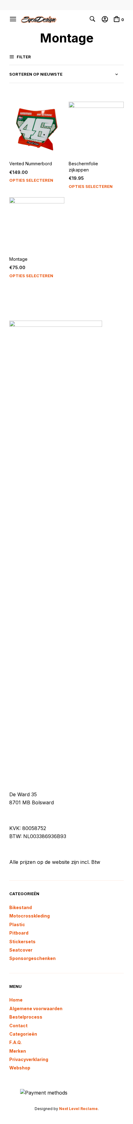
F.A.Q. (15, 1042)
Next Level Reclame (78, 1108)
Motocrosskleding (29, 915)
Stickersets (22, 941)
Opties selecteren (31, 180)
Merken (17, 1051)
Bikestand (20, 907)
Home (16, 999)
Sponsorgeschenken (32, 958)
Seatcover (20, 950)
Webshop (19, 1067)
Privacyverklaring (28, 1059)
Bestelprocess (25, 1017)
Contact (18, 1025)
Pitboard (18, 932)
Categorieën (23, 1034)
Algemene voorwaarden (35, 1008)
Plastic (17, 924)
